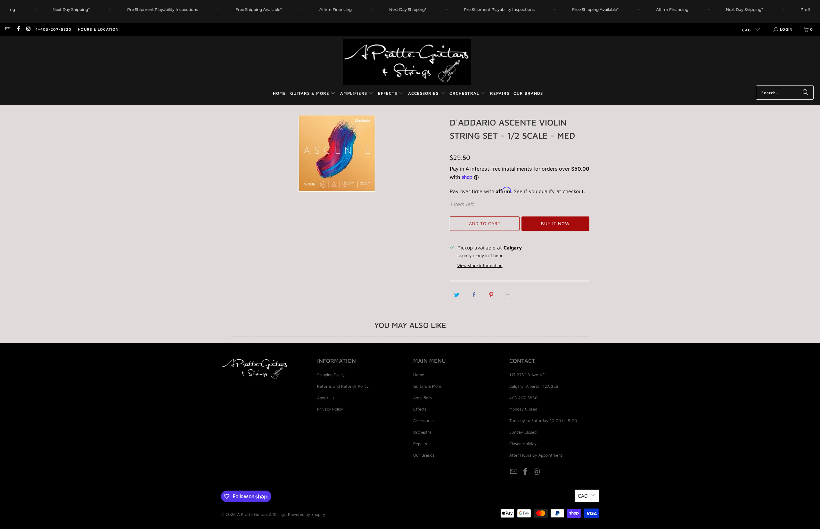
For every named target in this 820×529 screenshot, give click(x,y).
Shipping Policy (331, 374)
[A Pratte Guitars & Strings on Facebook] (17, 29)
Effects (420, 408)
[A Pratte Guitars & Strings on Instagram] (28, 29)
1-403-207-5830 (53, 29)
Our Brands (423, 455)
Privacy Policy (330, 408)
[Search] (806, 92)
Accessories (424, 420)
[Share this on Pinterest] (491, 295)
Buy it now (555, 223)
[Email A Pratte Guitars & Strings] (7, 29)
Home (418, 374)
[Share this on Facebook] (474, 295)
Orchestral (422, 432)
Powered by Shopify (306, 514)
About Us (325, 397)
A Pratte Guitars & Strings (261, 514)
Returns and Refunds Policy (343, 386)
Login (786, 29)
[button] (313, 93)
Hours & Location (98, 29)
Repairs (420, 443)
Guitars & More (427, 386)
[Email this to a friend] (509, 295)
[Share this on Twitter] (457, 295)
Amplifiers (422, 397)
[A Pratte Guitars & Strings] (407, 62)
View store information (480, 265)
